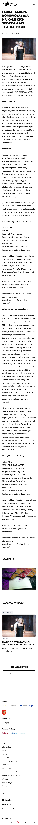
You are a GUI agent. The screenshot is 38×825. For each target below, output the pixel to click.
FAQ (3, 790)
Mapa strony (31, 822)
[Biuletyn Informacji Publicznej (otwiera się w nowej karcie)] (18, 822)
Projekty (5, 765)
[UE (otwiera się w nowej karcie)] (23, 705)
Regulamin (6, 786)
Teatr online (6, 768)
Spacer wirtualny (9, 809)
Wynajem (6, 779)
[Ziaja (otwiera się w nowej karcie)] (5, 722)
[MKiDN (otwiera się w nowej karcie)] (14, 705)
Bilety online (7, 800)
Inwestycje (6, 750)
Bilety (4, 743)
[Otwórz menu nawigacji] (33, 3)
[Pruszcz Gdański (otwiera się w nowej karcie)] (5, 712)
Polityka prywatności (10, 761)
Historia (5, 793)
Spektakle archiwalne (10, 772)
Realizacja (23, 822)
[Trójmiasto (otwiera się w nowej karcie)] (14, 733)
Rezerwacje (6, 804)
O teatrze (6, 758)
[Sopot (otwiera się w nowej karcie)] (32, 705)
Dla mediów (6, 747)
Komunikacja (7, 783)
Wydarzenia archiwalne (11, 775)
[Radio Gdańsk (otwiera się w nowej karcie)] (23, 733)
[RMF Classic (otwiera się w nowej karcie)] (5, 733)
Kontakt (5, 754)
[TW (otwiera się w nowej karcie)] (5, 705)
